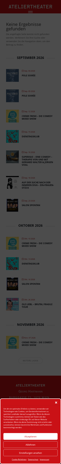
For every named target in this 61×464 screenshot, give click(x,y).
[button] (56, 402)
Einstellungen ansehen (30, 452)
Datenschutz (33, 459)
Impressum (44, 459)
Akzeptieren (30, 436)
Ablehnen (30, 444)
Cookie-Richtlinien (19, 459)
